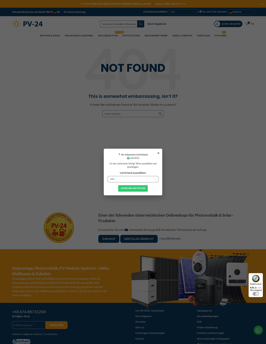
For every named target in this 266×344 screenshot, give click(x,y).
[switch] (256, 294)
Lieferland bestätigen (133, 188)
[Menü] (261, 275)
